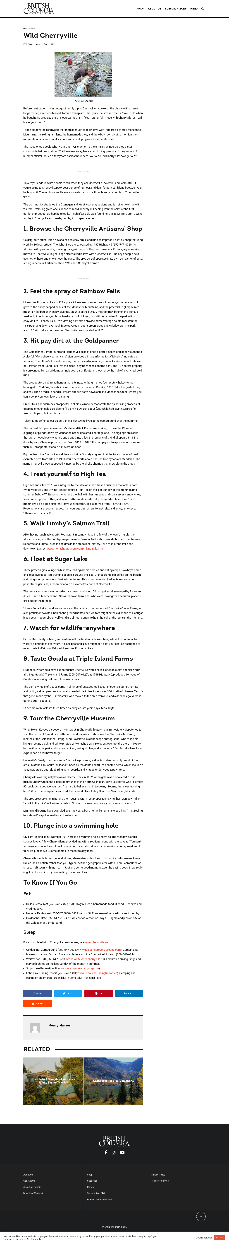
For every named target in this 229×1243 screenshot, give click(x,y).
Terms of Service (160, 1180)
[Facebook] (105, 1152)
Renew (90, 1187)
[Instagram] (113, 1152)
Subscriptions (176, 8)
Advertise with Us (32, 1187)
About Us (154, 8)
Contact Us (29, 1180)
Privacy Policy (158, 1174)
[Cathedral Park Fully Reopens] (113, 1081)
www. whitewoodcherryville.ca (85, 959)
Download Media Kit (33, 1193)
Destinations (29, 28)
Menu (194, 8)
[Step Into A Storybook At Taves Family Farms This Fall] (53, 1081)
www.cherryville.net (97, 942)
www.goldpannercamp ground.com (99, 949)
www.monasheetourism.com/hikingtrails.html (75, 548)
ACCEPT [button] (219, 1237)
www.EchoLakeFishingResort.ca (97, 973)
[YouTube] (122, 1152)
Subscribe (92, 1180)
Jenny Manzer (34, 44)
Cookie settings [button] (204, 1237)
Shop (140, 8)
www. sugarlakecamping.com (80, 968)
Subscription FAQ (96, 1193)
